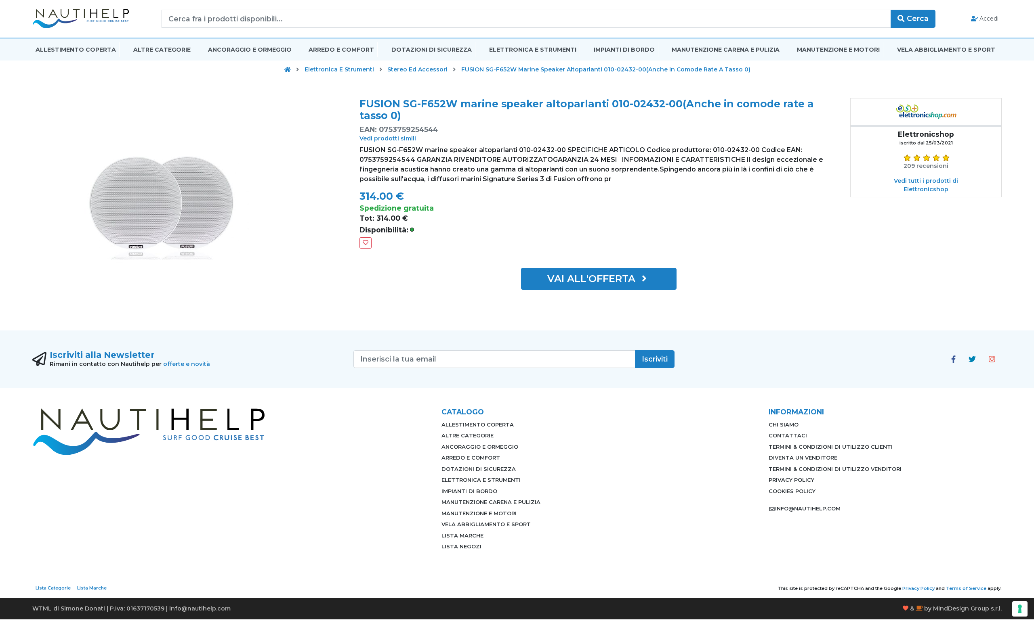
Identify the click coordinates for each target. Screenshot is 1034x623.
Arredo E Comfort (341, 49)
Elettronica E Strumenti (532, 49)
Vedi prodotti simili (387, 138)
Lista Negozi (461, 546)
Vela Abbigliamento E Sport (946, 49)
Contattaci (788, 435)
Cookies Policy (792, 491)
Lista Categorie (53, 588)
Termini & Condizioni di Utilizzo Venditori (835, 469)
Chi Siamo (784, 424)
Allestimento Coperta (76, 49)
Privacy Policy (791, 480)
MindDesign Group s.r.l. (967, 608)
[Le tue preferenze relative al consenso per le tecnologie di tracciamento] (1020, 609)
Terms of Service (966, 588)
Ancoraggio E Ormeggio (250, 49)
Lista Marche (462, 535)
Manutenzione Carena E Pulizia (726, 49)
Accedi (988, 18)
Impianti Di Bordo (624, 49)
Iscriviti (655, 359)
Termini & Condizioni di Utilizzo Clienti (831, 446)
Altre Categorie (162, 49)
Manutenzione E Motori (838, 49)
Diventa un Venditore (803, 457)
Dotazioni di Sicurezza (431, 49)
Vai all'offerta (592, 278)
